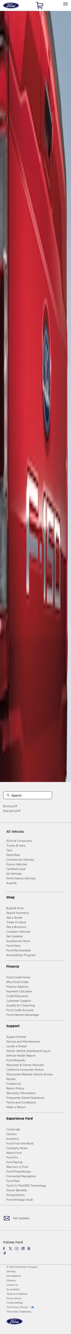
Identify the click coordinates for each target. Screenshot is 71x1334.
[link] (11, 1271)
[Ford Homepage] (14, 1324)
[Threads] (28, 1248)
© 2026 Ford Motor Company (22, 1267)
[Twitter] (10, 1248)
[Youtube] (17, 1248)
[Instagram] (23, 1248)
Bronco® (10, 806)
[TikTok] (4, 1253)
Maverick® (12, 811)
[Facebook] (4, 1248)
